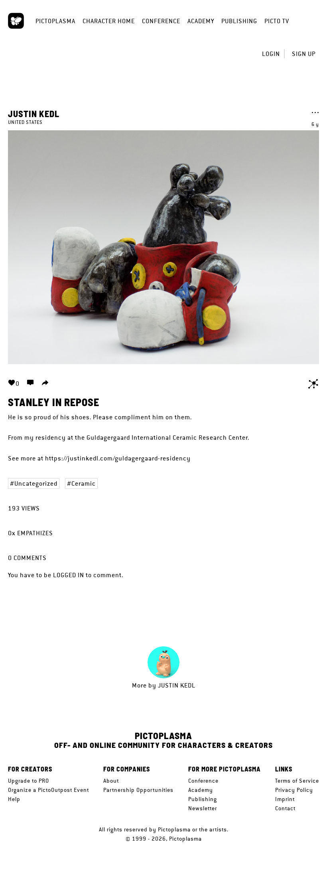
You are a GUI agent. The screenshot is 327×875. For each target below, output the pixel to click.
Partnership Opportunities (138, 789)
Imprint (285, 799)
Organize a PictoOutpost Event (48, 789)
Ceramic (83, 483)
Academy (200, 21)
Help (14, 799)
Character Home (109, 21)
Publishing (239, 21)
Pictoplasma (55, 21)
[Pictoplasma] (16, 21)
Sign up (303, 54)
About (111, 780)
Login (271, 54)
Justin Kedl (33, 113)
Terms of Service (297, 780)
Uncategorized (35, 483)
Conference (161, 21)
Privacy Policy (294, 789)
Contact (285, 808)
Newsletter (202, 808)
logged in (68, 575)
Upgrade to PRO (28, 780)
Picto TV (276, 21)
